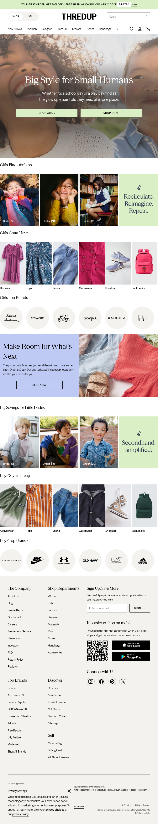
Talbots (12, 723)
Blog (10, 603)
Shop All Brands (17, 751)
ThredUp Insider (57, 702)
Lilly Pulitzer (15, 737)
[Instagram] (91, 681)
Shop (15, 16)
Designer (53, 617)
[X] (123, 681)
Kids (50, 603)
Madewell (13, 744)
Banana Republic (17, 702)
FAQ (10, 652)
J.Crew (12, 688)
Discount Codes (57, 716)
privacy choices (54, 809)
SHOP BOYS (111, 112)
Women (52, 596)
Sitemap (53, 723)
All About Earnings (58, 757)
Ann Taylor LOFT (17, 695)
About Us (13, 596)
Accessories (55, 652)
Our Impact (14, 617)
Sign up (139, 608)
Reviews (13, 666)
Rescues (53, 688)
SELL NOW (40, 385)
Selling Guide (55, 750)
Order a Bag (55, 743)
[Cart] (148, 29)
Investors (13, 645)
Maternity (54, 624)
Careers (12, 624)
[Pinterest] (112, 681)
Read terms (107, 599)
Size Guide (54, 695)
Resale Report (16, 610)
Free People (15, 730)
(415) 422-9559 (142, 811)
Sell (31, 16)
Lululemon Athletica (19, 716)
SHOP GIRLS (47, 112)
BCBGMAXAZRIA (18, 709)
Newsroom (14, 638)
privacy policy (20, 814)
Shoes (51, 638)
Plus (50, 631)
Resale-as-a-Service (19, 631)
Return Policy (16, 659)
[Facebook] (101, 681)
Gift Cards (54, 709)
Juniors (52, 610)
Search (113, 16)
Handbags (54, 645)
